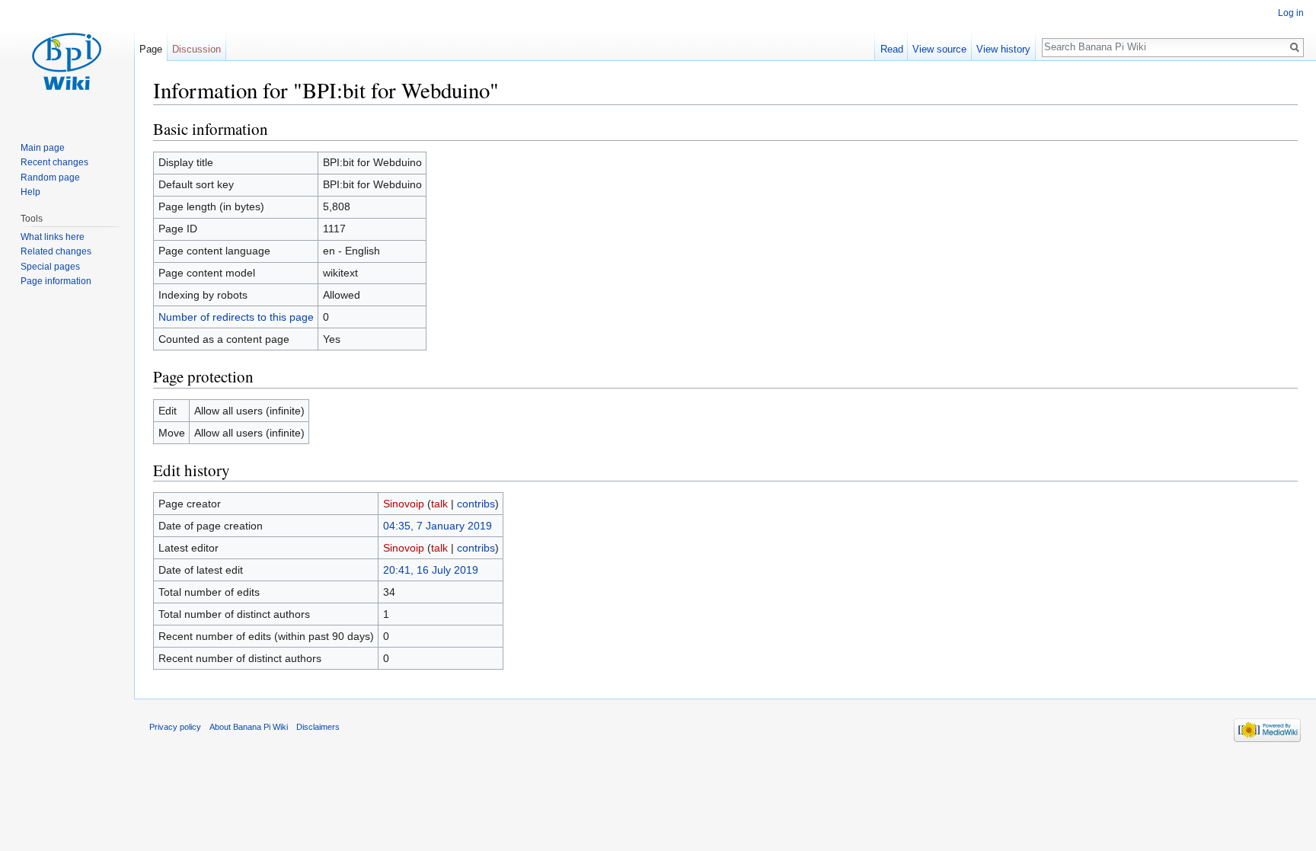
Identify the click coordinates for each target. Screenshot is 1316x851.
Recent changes (54, 162)
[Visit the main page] (67, 61)
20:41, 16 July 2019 (430, 570)
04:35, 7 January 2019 (437, 526)
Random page (50, 177)
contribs (476, 503)
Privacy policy (175, 726)
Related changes (56, 251)
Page (150, 49)
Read (891, 49)
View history (1003, 49)
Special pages (50, 266)
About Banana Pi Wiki (248, 726)
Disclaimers (318, 726)
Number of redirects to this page (236, 317)
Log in (1291, 13)
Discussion (196, 49)
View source (939, 49)
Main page (43, 147)
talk (439, 503)
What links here (53, 237)
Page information (56, 281)
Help (30, 192)
